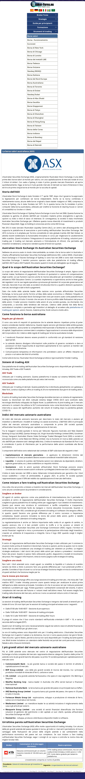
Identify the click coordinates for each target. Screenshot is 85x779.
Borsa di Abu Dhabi (35, 98)
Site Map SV (59, 771)
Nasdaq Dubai (33, 94)
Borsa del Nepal (34, 141)
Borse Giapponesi (35, 106)
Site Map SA (77, 771)
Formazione (42, 27)
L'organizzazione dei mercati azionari (64, 765)
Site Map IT (50, 771)
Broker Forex (42, 15)
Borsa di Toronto (34, 87)
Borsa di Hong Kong (36, 122)
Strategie (43, 19)
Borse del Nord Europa (37, 79)
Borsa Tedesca (33, 63)
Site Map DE (42, 771)
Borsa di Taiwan (34, 125)
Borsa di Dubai (33, 90)
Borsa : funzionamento (37, 40)
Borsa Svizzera (33, 67)
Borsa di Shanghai (35, 118)
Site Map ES (33, 771)
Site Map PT (68, 771)
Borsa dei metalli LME (36, 59)
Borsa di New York (35, 48)
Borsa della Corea (35, 129)
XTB (49, 750)
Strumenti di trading (42, 31)
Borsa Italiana (33, 75)
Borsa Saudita (33, 102)
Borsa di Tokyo (33, 110)
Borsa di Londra (34, 55)
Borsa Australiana (35, 83)
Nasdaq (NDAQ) (34, 71)
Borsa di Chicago (34, 51)
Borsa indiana (33, 133)
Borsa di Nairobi (34, 145)
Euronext (31, 44)
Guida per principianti (42, 23)
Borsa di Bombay (34, 137)
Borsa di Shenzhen (35, 114)
